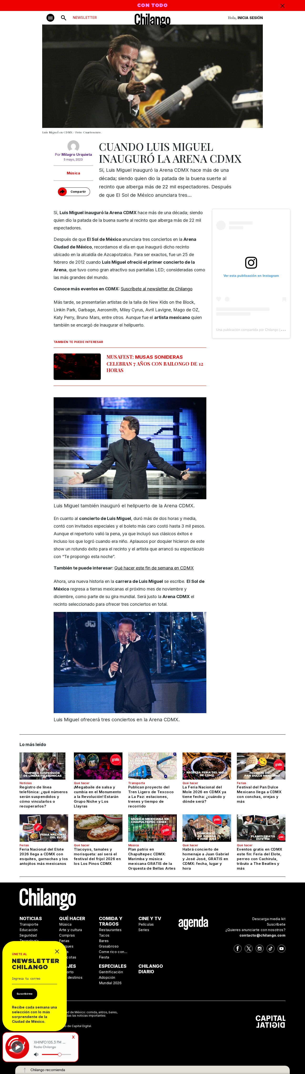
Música (73, 173)
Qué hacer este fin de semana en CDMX (154, 567)
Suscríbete (276, 924)
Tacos (104, 935)
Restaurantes (110, 930)
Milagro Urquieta (76, 154)
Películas (146, 924)
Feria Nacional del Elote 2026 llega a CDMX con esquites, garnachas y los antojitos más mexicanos (44, 856)
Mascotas (67, 957)
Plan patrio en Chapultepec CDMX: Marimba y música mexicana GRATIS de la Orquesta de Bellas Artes (152, 859)
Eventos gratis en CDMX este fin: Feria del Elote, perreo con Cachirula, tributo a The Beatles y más (259, 859)
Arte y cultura (70, 930)
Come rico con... (113, 951)
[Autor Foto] (73, 146)
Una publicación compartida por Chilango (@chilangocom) (260, 330)
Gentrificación (111, 972)
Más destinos (70, 977)
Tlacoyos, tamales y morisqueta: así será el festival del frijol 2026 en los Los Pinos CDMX (97, 856)
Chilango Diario (150, 968)
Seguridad (28, 935)
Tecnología (29, 940)
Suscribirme (24, 993)
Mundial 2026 (110, 983)
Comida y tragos (110, 921)
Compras (67, 935)
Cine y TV (149, 918)
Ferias (241, 783)
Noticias (26, 783)
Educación (29, 930)
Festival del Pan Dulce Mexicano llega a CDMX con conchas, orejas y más (259, 794)
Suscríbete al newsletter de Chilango (157, 288)
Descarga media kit (268, 919)
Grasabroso (109, 946)
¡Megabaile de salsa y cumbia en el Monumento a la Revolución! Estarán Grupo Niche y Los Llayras (97, 796)
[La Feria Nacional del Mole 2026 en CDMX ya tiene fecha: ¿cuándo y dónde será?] (207, 766)
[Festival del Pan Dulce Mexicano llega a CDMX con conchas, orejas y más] (261, 766)
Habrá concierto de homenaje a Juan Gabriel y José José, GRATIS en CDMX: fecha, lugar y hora (206, 859)
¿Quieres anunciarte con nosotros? (255, 930)
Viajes (67, 966)
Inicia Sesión (250, 17)
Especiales (113, 966)
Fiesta (104, 957)
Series (143, 930)
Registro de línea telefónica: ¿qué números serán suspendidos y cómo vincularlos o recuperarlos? (44, 796)
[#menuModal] (50, 18)
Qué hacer (82, 783)
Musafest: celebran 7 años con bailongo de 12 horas (155, 363)
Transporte (136, 783)
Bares (104, 940)
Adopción (107, 977)
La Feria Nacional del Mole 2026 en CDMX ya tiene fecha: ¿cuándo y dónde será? (204, 794)
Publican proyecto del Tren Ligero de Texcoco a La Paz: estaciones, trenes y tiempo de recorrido (151, 796)
